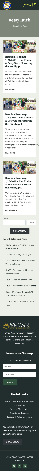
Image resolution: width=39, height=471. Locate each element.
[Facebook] (14, 466)
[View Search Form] (35, 4)
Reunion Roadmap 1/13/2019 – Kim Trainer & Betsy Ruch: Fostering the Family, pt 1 (19, 183)
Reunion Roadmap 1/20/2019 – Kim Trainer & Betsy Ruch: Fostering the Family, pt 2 (19, 119)
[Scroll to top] (34, 465)
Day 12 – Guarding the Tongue (18, 254)
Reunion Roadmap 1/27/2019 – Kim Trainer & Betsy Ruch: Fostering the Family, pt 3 (19, 61)
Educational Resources (19, 413)
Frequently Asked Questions (19, 417)
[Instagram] (25, 466)
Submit (9, 382)
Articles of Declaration (19, 409)
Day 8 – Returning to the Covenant (21, 285)
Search (5, 218)
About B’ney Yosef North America (19, 401)
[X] (19, 466)
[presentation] (19, 46)
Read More (11, 89)
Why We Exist (19, 405)
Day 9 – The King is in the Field (19, 279)
